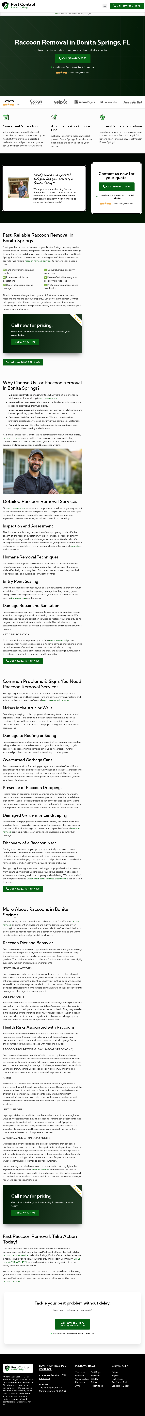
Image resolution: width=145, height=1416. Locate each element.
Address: (44, 1384)
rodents (75, 546)
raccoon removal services (38, 260)
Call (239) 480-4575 (25, 341)
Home (56, 14)
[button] (105, 6)
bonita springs (18, 597)
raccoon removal (48, 398)
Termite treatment (56, 878)
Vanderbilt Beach (36, 878)
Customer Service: (49, 1375)
